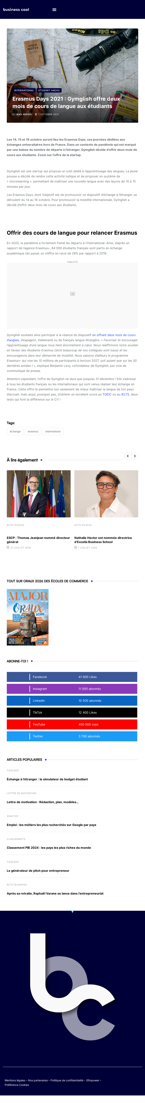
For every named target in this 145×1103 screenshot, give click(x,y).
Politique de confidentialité (67, 1080)
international (52, 431)
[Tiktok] (124, 1079)
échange (15, 431)
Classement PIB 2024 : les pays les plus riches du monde (49, 847)
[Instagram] (131, 1079)
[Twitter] (124, 1076)
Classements (16, 839)
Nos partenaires (38, 1080)
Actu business (17, 884)
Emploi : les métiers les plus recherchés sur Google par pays (51, 825)
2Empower (92, 1080)
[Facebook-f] (131, 1076)
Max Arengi (24, 114)
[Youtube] (138, 1076)
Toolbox (13, 770)
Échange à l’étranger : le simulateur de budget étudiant (47, 779)
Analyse (12, 816)
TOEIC (107, 394)
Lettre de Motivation (21, 793)
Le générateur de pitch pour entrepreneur (38, 870)
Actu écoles (15, 525)
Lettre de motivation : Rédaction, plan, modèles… (43, 802)
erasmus (33, 431)
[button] (54, 9)
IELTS (125, 394)
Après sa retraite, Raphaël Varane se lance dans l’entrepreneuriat (55, 893)
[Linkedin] (138, 1079)
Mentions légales (15, 1080)
